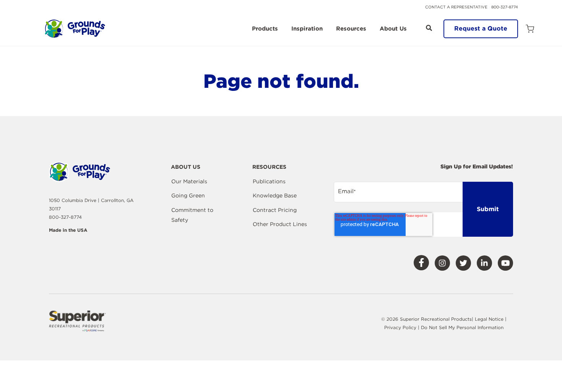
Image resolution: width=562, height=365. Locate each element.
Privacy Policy (401, 327)
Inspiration (307, 29)
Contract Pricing (275, 210)
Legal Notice (489, 319)
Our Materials (189, 181)
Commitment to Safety (192, 215)
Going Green (188, 195)
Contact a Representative (456, 7)
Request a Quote (480, 28)
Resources (351, 29)
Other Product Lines (280, 224)
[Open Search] (429, 28)
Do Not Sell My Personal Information (462, 327)
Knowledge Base (275, 195)
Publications (269, 181)
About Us (393, 29)
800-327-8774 (504, 7)
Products (265, 29)
